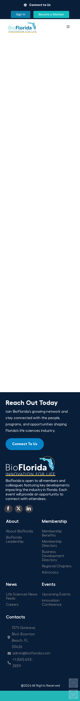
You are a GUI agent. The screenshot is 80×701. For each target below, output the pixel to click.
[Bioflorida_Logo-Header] (22, 23)
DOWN (73, 694)
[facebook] (8, 509)
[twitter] (19, 509)
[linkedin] (29, 509)
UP (73, 683)
